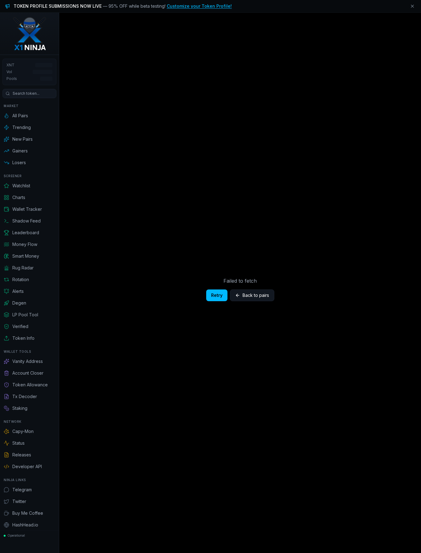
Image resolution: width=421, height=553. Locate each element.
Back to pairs (256, 295)
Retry (217, 295)
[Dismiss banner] (412, 6)
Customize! (199, 6)
